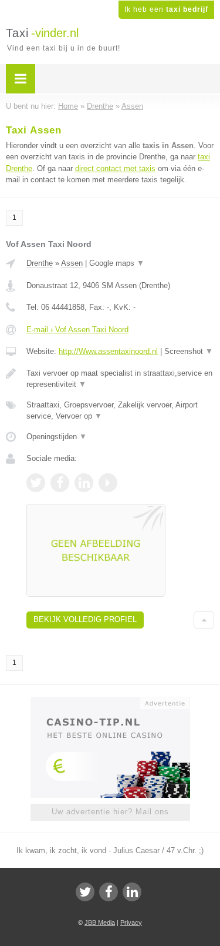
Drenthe (39, 263)
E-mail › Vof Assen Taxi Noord (77, 329)
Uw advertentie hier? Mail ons (110, 811)
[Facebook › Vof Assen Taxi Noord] (59, 482)
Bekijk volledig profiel (85, 619)
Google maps (116, 263)
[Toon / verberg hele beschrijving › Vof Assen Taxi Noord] (120, 378)
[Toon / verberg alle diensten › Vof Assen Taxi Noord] (120, 410)
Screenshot (188, 351)
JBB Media (99, 922)
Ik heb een (166, 9)
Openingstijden (56, 436)
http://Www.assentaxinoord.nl (108, 351)
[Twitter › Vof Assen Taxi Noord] (35, 482)
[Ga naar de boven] (204, 620)
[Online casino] (110, 702)
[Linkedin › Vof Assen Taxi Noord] (84, 482)
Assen (72, 263)
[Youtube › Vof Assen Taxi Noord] (108, 482)
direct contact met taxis (115, 168)
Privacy (131, 922)
